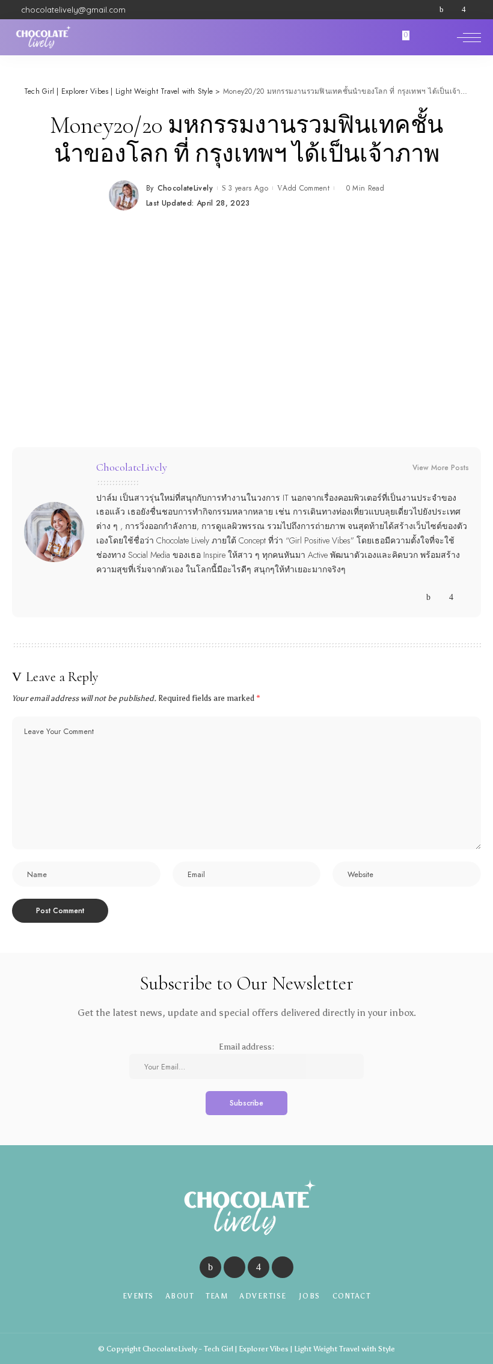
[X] (453, 9)
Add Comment (306, 188)
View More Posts (440, 467)
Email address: (246, 1047)
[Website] (417, 597)
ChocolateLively (185, 188)
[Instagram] (464, 9)
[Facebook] (441, 9)
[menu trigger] (469, 37)
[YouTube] (475, 9)
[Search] (443, 37)
